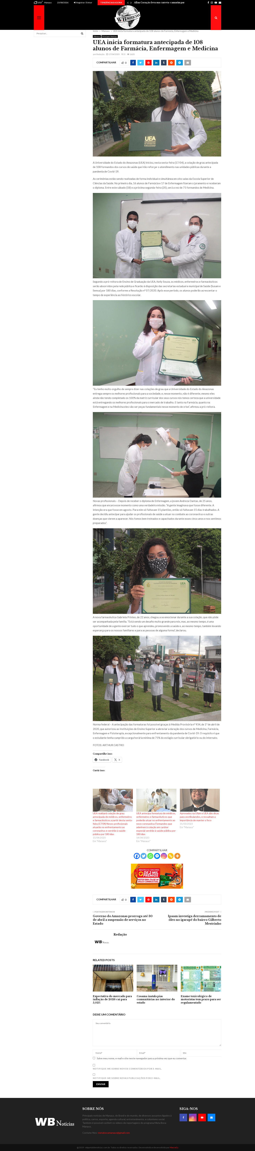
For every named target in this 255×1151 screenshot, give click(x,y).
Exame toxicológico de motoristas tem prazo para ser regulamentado (201, 999)
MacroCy (174, 1147)
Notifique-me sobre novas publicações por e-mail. (126, 1078)
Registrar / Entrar (84, 2)
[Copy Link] (171, 856)
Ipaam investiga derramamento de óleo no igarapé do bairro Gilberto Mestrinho (194, 919)
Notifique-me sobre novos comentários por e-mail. (127, 1068)
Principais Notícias (109, 36)
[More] (177, 856)
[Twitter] (144, 856)
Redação (100, 54)
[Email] (211, 1117)
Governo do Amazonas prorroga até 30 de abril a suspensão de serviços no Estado (122, 919)
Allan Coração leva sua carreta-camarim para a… (162, 2)
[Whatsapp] (150, 856)
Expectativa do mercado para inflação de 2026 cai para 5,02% (112, 999)
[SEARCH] (82, 33)
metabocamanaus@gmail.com (114, 1132)
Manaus (97, 36)
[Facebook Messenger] (157, 856)
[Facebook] (137, 856)
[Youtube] (202, 1117)
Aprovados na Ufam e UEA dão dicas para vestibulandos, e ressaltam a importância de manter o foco (199, 817)
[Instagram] (164, 856)
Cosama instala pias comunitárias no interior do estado (156, 999)
